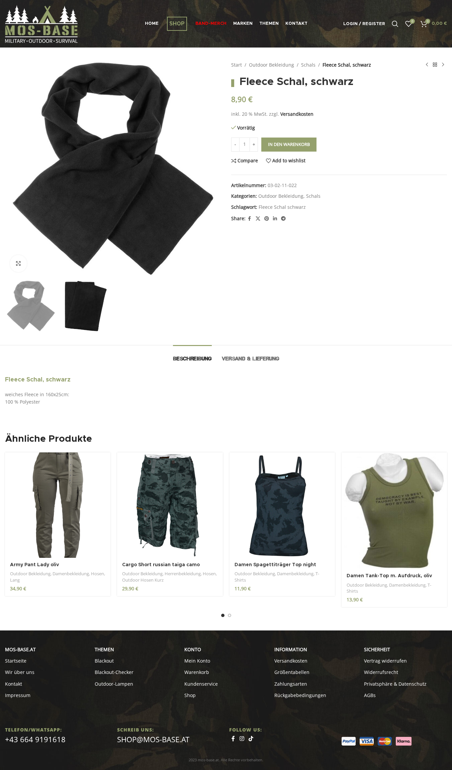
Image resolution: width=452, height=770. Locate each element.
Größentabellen (291, 672)
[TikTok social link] (251, 739)
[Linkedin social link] (275, 218)
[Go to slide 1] (222, 615)
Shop (190, 695)
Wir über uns (19, 672)
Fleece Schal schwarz (282, 207)
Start (236, 65)
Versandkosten (296, 114)
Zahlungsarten (290, 684)
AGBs (370, 695)
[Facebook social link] (250, 218)
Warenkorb (196, 672)
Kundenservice (201, 684)
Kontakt (13, 684)
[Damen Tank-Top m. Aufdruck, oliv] (394, 510)
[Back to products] (435, 65)
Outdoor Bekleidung (271, 65)
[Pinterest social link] (266, 218)
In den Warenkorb (289, 144)
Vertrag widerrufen (385, 661)
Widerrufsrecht (381, 672)
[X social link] (258, 218)
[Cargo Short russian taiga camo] (169, 505)
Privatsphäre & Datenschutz (395, 684)
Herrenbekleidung (183, 574)
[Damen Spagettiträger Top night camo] (282, 505)
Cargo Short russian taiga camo (161, 565)
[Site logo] (41, 23)
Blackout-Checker (114, 672)
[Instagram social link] (241, 739)
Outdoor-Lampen (114, 684)
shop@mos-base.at (153, 739)
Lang (15, 580)
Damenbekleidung (71, 574)
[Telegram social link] (283, 218)
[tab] (192, 355)
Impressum (17, 695)
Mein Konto (197, 661)
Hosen (97, 574)
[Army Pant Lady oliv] (57, 505)
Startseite (15, 661)
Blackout (104, 661)
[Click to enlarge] (18, 263)
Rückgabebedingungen (300, 695)
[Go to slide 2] (229, 615)
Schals (308, 65)
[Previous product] (427, 65)
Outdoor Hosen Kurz (143, 580)
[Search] (395, 23)
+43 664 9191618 (35, 739)
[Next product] (443, 65)
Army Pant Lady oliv (34, 565)
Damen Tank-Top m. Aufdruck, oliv (389, 576)
